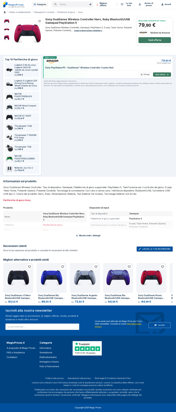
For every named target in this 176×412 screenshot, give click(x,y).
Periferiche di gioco (66, 12)
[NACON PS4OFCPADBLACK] (9, 96)
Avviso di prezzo (149, 4)
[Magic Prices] (15, 4)
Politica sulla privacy (55, 378)
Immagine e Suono (49, 361)
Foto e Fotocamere (49, 366)
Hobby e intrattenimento (20, 12)
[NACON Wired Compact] (9, 107)
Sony (80, 12)
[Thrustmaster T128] (9, 148)
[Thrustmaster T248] (9, 127)
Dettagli (147, 74)
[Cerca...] (72, 4)
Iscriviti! (161, 325)
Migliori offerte (103, 4)
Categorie (41, 4)
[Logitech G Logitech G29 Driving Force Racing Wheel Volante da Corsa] (9, 84)
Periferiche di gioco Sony (17, 200)
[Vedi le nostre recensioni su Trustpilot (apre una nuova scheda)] (87, 353)
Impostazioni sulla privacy (79, 378)
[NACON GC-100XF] (9, 117)
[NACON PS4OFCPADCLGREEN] (9, 158)
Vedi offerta (154, 40)
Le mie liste (129, 4)
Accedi (168, 4)
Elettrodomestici (48, 357)
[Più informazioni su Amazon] (143, 32)
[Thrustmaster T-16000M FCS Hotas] (9, 137)
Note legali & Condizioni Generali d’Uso (113, 378)
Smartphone (46, 352)
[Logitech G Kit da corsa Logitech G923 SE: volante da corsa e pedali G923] (9, 69)
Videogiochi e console (44, 12)
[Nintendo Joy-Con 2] (9, 169)
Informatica (45, 348)
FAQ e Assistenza (16, 352)
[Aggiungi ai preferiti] (39, 21)
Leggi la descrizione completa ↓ (88, 30)
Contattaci (12, 357)
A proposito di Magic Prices (21, 348)
